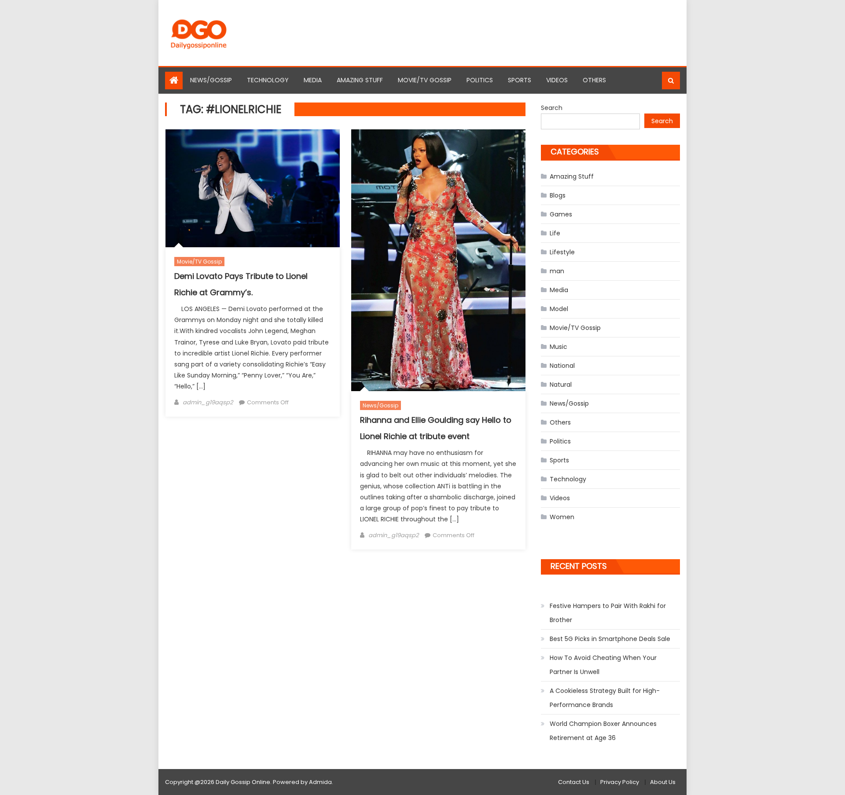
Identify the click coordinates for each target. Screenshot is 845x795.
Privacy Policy (619, 782)
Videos (557, 80)
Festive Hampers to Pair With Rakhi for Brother (608, 612)
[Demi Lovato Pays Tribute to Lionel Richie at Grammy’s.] (252, 188)
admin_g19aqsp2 (208, 402)
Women (562, 517)
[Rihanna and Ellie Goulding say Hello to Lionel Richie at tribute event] (438, 260)
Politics (480, 80)
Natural (561, 384)
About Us (663, 782)
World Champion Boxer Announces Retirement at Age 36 (603, 730)
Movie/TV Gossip (425, 80)
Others (594, 80)
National (562, 365)
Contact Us (573, 782)
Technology (268, 80)
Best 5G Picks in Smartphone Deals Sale (610, 638)
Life (555, 233)
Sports (519, 80)
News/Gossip (211, 80)
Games (561, 214)
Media (313, 80)
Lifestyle (562, 252)
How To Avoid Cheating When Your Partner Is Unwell (603, 664)
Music (558, 346)
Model (559, 308)
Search (551, 107)
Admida (320, 782)
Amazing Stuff (360, 80)
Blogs (558, 195)
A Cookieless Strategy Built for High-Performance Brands (605, 697)
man (557, 271)
